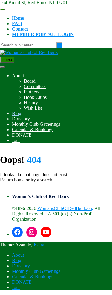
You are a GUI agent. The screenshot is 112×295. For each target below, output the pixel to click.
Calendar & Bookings (32, 129)
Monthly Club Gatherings (36, 124)
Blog (16, 113)
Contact (20, 28)
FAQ (17, 23)
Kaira (39, 244)
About (18, 75)
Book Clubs (35, 97)
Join (16, 140)
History (31, 102)
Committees (35, 86)
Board (30, 81)
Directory (21, 118)
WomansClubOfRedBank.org (65, 208)
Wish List (33, 108)
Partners (31, 91)
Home (18, 18)
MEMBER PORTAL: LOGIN (43, 34)
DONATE (22, 134)
